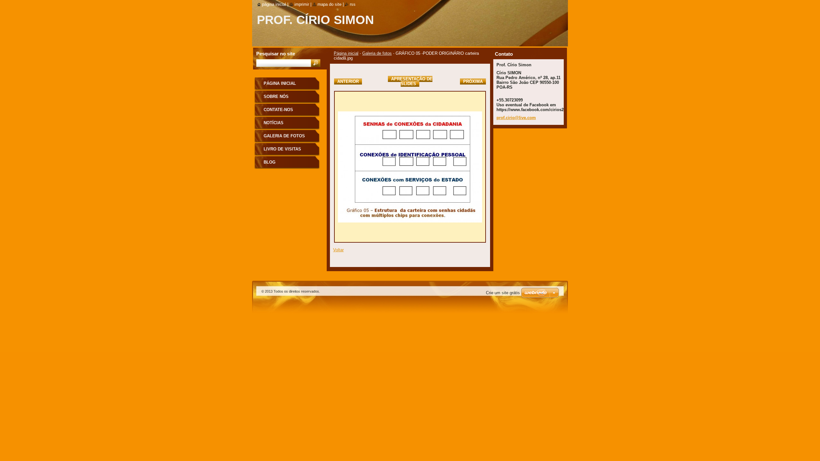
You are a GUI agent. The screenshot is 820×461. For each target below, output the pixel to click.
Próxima (473, 81)
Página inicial (346, 53)
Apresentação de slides (411, 81)
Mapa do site (329, 4)
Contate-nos (278, 109)
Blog (269, 162)
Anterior (348, 81)
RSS (353, 4)
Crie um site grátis (503, 292)
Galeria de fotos (377, 53)
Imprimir (301, 4)
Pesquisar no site (275, 53)
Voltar (338, 249)
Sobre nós (276, 96)
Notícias (273, 122)
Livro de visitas (282, 149)
